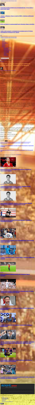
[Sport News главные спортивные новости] (8, 387)
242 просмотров (3, 70)
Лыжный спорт (6, 51)
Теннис (1, 289)
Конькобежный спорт (7, 50)
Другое (3, 46)
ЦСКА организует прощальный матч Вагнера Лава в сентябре (17, 24)
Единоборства (5, 43)
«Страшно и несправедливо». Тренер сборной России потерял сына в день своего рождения (15, 187)
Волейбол (4, 44)
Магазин (3, 39)
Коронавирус (6, 48)
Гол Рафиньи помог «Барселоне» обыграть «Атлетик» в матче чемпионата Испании (16, 360)
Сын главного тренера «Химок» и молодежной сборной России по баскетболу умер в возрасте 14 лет (16, 204)
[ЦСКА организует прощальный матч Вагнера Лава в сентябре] (2, 22)
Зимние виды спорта (7, 47)
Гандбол (5, 53)
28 (0, 190)
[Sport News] (8, 0)
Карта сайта (4, 399)
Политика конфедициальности (7, 401)
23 (0, 329)
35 (0, 224)
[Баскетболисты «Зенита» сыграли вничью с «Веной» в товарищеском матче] (8, 217)
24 (0, 312)
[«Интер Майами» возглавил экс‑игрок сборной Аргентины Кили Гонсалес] (8, 305)
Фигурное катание (7, 49)
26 (0, 381)
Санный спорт (6, 52)
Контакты (3, 400)
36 (0, 207)
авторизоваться (18, 154)
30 (0, 173)
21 (0, 364)
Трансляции (6, 55)
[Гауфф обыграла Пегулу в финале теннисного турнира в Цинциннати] (8, 322)
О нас (3, 396)
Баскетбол (4, 42)
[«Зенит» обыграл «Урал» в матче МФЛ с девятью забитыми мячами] (8, 254)
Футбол (3, 40)
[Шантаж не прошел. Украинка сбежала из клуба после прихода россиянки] (8, 166)
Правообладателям (5, 398)
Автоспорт (4, 45)
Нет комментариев (12, 70)
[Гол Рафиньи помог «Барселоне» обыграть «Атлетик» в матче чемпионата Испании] (8, 357)
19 (0, 347)
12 (0, 261)
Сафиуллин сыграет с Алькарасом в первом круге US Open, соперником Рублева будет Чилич (16, 31)
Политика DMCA (5, 397)
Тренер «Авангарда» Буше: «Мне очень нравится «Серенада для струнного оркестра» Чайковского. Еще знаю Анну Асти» (17, 343)
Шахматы (5, 54)
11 (0, 244)
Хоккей (3, 41)
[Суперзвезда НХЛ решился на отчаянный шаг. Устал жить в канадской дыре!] (2, 5)
